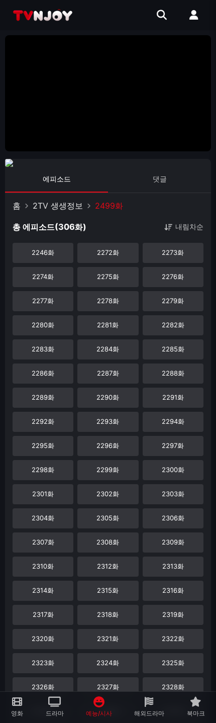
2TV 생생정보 (58, 206)
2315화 (108, 590)
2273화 (173, 252)
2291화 (173, 397)
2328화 (173, 687)
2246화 (43, 252)
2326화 (43, 687)
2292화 (43, 421)
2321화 (108, 639)
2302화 (107, 494)
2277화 (43, 301)
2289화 (43, 397)
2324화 (107, 663)
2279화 (173, 301)
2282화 (173, 325)
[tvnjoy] (42, 15)
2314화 (43, 590)
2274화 (43, 277)
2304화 (43, 518)
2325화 (173, 663)
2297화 (173, 445)
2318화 (108, 614)
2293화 (107, 421)
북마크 (196, 713)
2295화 (43, 445)
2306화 (173, 518)
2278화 (108, 301)
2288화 (173, 373)
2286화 (43, 373)
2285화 (173, 349)
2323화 (43, 663)
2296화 (107, 445)
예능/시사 (99, 713)
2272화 (108, 252)
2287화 (108, 373)
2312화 (108, 566)
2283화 (43, 349)
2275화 (108, 277)
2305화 (107, 518)
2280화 (43, 325)
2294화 (173, 421)
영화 (17, 713)
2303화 (173, 494)
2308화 (107, 542)
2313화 (173, 566)
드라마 (55, 713)
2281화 (108, 325)
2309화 (173, 542)
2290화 (107, 397)
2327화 (108, 687)
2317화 (43, 614)
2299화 (107, 470)
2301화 (43, 494)
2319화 (173, 614)
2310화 (43, 566)
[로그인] (194, 15)
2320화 (43, 639)
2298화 (43, 470)
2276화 (173, 277)
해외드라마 (149, 713)
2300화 (173, 470)
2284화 (107, 349)
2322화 (173, 639)
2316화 (173, 590)
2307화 (43, 542)
